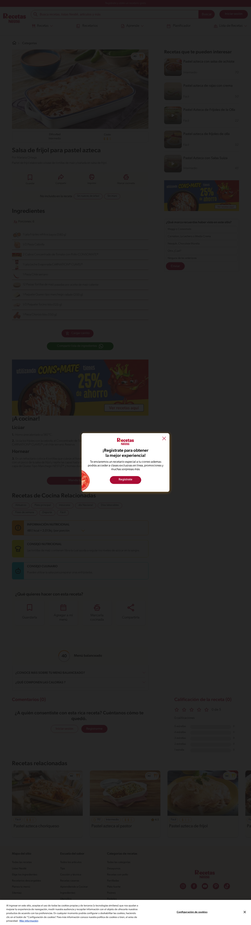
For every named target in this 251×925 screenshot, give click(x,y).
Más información (28, 921)
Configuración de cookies (192, 912)
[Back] (164, 439)
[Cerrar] (244, 912)
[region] (125, 912)
